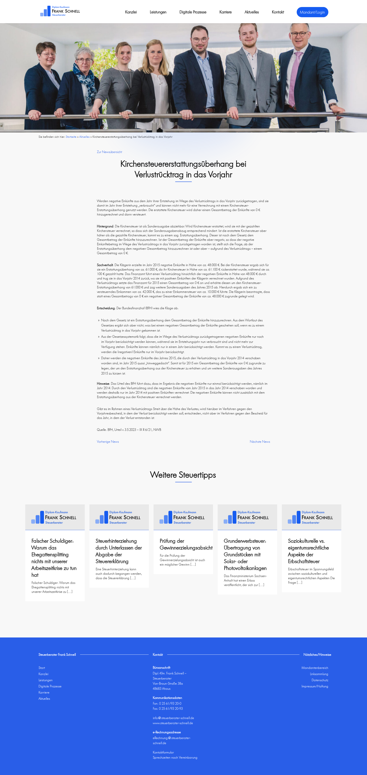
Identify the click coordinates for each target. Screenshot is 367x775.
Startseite (71, 136)
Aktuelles (252, 12)
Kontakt (278, 12)
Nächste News (260, 442)
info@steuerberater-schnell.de (173, 718)
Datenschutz (320, 680)
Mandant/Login (312, 12)
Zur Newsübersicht (109, 152)
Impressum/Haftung (315, 686)
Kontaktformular (163, 752)
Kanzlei (131, 12)
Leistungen (158, 12)
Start (42, 668)
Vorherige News (108, 442)
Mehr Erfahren (55, 603)
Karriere (226, 12)
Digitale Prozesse (193, 12)
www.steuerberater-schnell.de (173, 723)
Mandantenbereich (315, 668)
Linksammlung (319, 674)
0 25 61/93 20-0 (170, 703)
